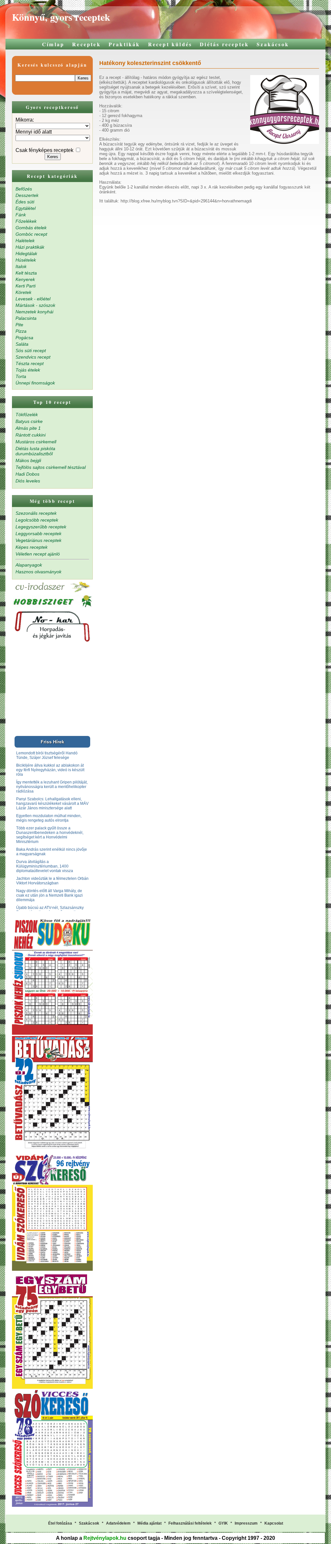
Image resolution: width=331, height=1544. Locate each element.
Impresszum (246, 1523)
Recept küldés (170, 44)
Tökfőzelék (27, 414)
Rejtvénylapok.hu (104, 1538)
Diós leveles (28, 480)
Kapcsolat (273, 1523)
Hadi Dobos (27, 474)
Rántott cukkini (31, 434)
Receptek (86, 44)
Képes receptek (32, 547)
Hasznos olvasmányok (38, 571)
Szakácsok (273, 44)
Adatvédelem (118, 1523)
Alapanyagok (29, 564)
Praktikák (124, 44)
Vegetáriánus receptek (38, 540)
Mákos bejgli (28, 460)
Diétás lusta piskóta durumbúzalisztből (35, 451)
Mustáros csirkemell (36, 441)
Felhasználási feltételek (190, 1523)
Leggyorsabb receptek (38, 533)
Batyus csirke (29, 421)
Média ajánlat (149, 1523)
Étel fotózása (60, 1523)
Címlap (53, 44)
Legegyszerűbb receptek (41, 526)
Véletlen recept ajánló (38, 553)
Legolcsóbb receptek (37, 520)
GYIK (223, 1523)
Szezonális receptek (36, 513)
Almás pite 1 (28, 428)
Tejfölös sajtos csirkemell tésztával (51, 467)
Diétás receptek (224, 44)
